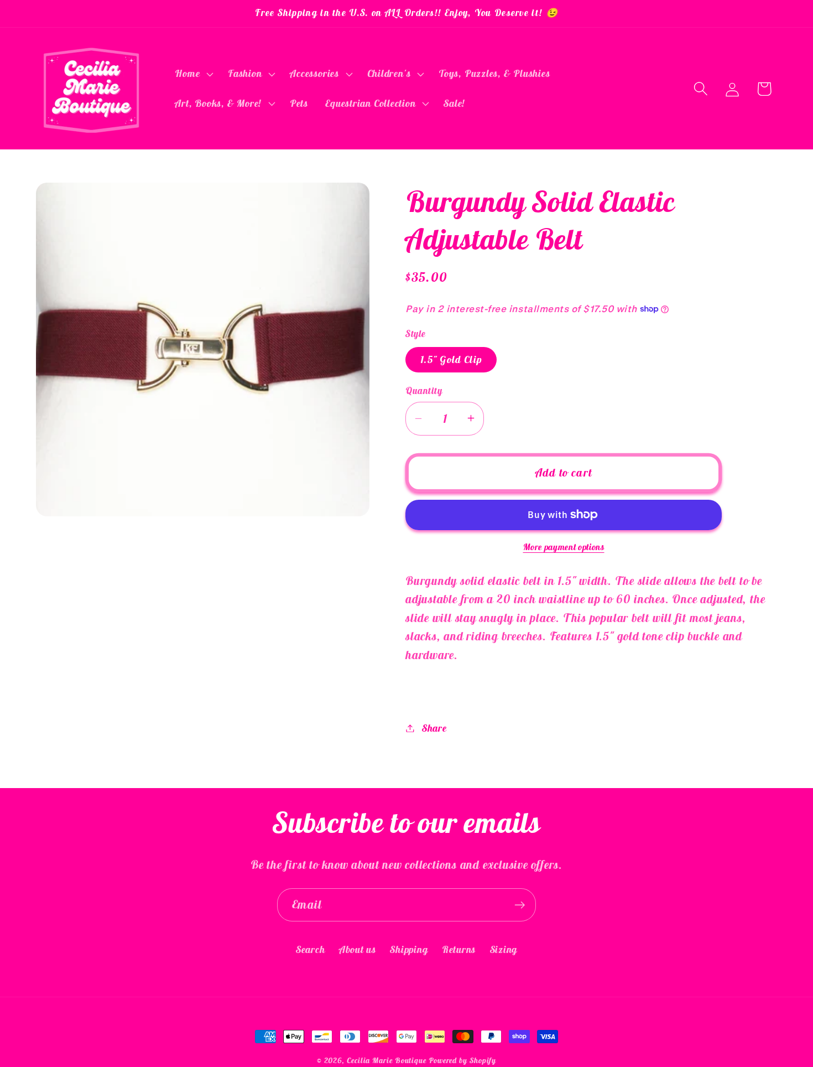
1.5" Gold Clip (451, 359)
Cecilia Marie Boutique (388, 1060)
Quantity (423, 390)
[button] (193, 74)
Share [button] (434, 728)
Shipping (409, 948)
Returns (459, 948)
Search (310, 948)
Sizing (504, 948)
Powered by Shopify (462, 1060)
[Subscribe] (519, 905)
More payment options (563, 546)
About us (357, 948)
